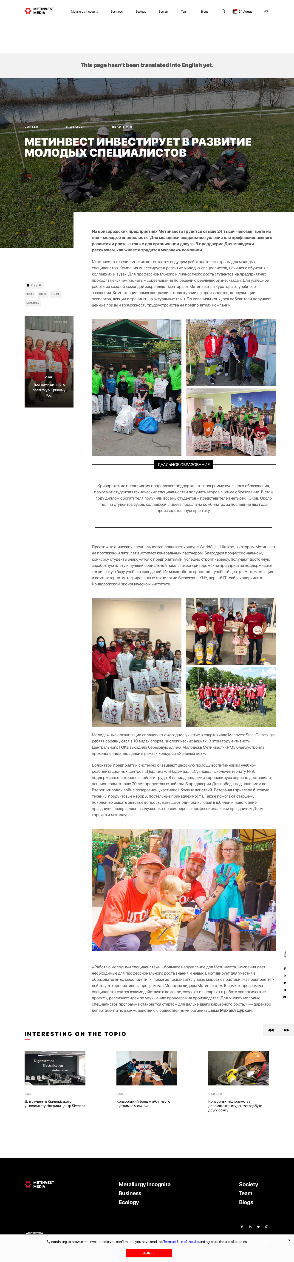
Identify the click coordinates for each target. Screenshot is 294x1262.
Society (164, 11)
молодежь (32, 302)
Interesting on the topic (76, 1034)
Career (32, 126)
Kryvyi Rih (36, 285)
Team (184, 11)
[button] (271, 1030)
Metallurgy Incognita (84, 11)
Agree (149, 1253)
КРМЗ (30, 294)
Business (117, 11)
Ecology (141, 11)
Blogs (205, 11)
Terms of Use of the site (181, 1242)
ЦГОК (42, 294)
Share (284, 954)
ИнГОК (55, 294)
